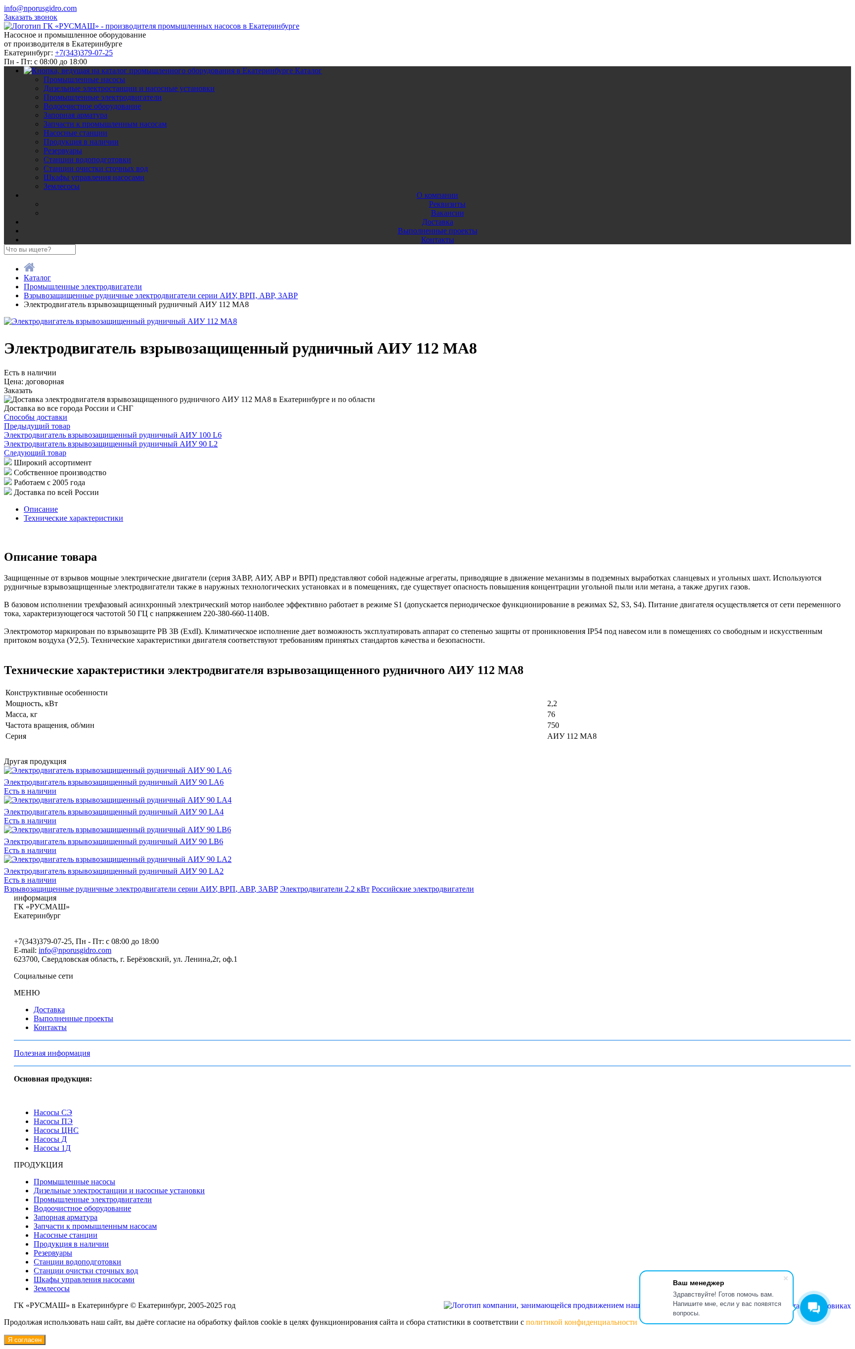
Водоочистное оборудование (92, 106)
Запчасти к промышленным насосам (105, 124)
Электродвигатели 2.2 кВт (325, 889)
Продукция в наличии (81, 141)
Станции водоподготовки (87, 159)
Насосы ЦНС (56, 1130)
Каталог (308, 70)
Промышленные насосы (84, 79)
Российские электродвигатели (423, 889)
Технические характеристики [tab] (73, 518)
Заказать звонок (30, 17)
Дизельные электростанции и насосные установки (129, 88)
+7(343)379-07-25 (84, 52)
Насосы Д (50, 1139)
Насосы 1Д (52, 1148)
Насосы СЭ (53, 1112)
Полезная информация (52, 1053)
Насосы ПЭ (53, 1121)
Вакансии (447, 213)
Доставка (437, 222)
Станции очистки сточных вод (96, 168)
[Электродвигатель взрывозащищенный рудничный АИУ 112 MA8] (120, 321)
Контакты (437, 239)
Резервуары (63, 150)
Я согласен (25, 1340)
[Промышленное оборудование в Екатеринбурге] (151, 26)
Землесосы (62, 186)
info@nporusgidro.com (40, 8)
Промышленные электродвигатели (103, 97)
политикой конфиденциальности (581, 1322)
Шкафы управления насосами (94, 177)
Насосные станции (75, 133)
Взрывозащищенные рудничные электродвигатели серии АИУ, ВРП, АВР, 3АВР (141, 889)
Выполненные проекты (437, 230)
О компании (437, 195)
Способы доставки (35, 417)
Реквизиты (447, 204)
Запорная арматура (75, 115)
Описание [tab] (41, 509)
